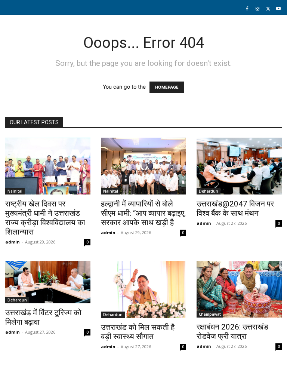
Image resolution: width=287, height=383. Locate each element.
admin (12, 242)
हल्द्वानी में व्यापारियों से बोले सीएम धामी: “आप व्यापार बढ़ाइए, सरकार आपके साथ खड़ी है (143, 213)
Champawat (210, 314)
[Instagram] (257, 9)
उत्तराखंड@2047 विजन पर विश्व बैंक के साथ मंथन (235, 208)
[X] (268, 9)
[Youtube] (278, 9)
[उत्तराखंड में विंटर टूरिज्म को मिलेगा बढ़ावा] (47, 282)
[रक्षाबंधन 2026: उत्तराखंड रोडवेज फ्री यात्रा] (239, 289)
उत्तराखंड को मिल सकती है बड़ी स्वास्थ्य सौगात (138, 332)
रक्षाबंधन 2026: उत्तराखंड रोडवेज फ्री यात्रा (232, 331)
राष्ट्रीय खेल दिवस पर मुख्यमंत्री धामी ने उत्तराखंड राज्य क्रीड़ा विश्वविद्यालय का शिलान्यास (45, 217)
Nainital (14, 191)
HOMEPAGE (167, 87)
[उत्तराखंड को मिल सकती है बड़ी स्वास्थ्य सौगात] (143, 289)
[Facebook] (247, 9)
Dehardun (208, 191)
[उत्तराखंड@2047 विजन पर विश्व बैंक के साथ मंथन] (239, 166)
